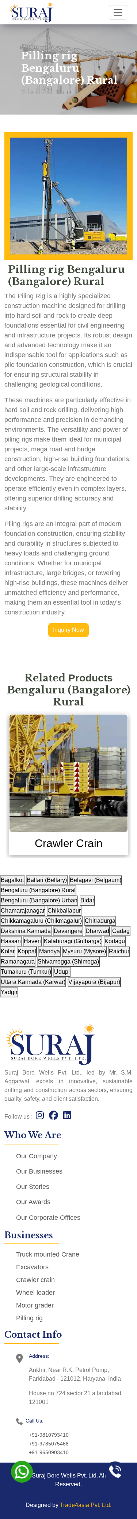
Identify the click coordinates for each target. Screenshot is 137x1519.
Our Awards (33, 1202)
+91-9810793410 (49, 1435)
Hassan (11, 941)
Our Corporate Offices (48, 1217)
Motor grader (35, 1305)
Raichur (119, 951)
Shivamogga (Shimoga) (68, 961)
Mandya (49, 951)
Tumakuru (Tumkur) (26, 972)
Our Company (36, 1156)
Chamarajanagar (23, 910)
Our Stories (32, 1186)
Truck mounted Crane (47, 1254)
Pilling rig (29, 1318)
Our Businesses (39, 1171)
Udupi (62, 972)
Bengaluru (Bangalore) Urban (39, 900)
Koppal (27, 951)
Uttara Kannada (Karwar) (33, 982)
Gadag (121, 931)
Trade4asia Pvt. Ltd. (85, 1505)
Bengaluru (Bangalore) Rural (38, 890)
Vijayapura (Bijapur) (94, 982)
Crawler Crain (69, 843)
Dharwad (97, 931)
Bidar (87, 900)
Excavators (32, 1267)
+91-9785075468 (49, 1444)
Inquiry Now (68, 630)
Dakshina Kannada (26, 931)
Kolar (8, 951)
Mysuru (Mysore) (84, 951)
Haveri (32, 941)
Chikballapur (64, 910)
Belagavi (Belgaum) (95, 880)
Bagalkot (12, 880)
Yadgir (9, 992)
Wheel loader (35, 1292)
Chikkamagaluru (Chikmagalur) (41, 921)
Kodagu (114, 941)
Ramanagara (18, 961)
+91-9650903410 (49, 1452)
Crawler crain (35, 1279)
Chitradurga (100, 921)
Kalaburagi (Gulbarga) (73, 941)
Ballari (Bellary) (47, 880)
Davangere (68, 931)
